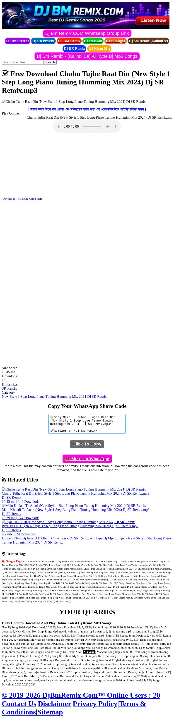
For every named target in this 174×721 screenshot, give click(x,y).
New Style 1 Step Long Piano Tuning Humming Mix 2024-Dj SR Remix (54, 396)
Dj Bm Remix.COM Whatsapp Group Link (87, 33)
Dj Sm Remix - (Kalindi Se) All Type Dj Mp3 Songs (87, 56)
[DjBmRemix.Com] (85, 27)
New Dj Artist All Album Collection (40, 538)
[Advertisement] (87, 165)
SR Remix (9, 388)
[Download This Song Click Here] (22, 198)
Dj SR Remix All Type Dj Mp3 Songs (97, 538)
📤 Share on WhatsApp (87, 458)
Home (6, 538)
